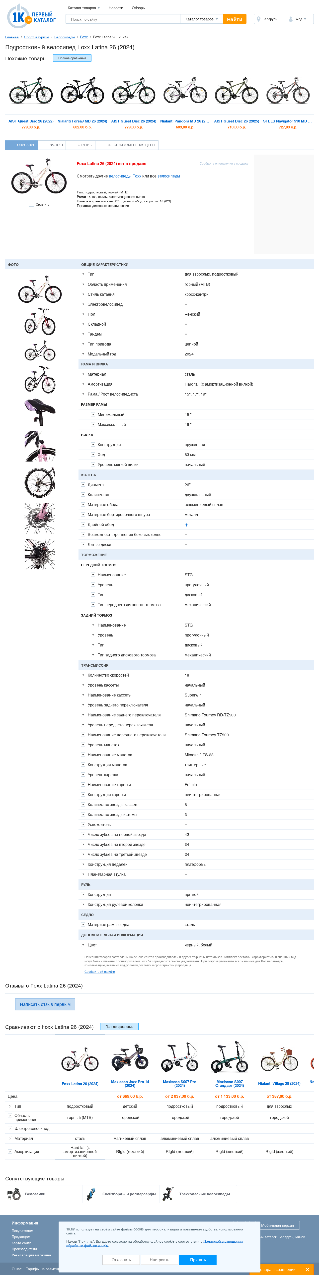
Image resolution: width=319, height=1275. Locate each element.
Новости (116, 7)
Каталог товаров (84, 7)
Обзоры (139, 7)
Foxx (84, 37)
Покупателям (22, 1230)
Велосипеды (64, 37)
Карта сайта (21, 1242)
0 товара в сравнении (275, 1269)
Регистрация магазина (31, 1254)
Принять (198, 1260)
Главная (12, 37)
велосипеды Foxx (125, 176)
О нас (17, 1268)
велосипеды (169, 176)
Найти (234, 19)
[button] (300, 19)
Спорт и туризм (36, 37)
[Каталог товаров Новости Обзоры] (201, 19)
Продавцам (21, 1236)
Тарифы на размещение (46, 1268)
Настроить (159, 1260)
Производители (24, 1248)
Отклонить (121, 1260)
